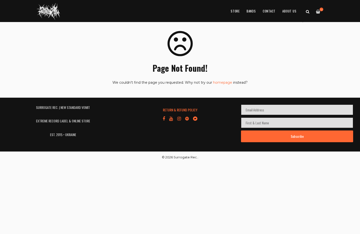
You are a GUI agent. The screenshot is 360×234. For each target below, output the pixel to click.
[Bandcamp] (195, 118)
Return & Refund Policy (180, 109)
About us (289, 11)
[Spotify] (187, 118)
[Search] (307, 11)
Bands (251, 11)
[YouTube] (171, 118)
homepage (222, 82)
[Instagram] (178, 118)
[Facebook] (164, 118)
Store (235, 11)
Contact (269, 11)
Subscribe (297, 136)
